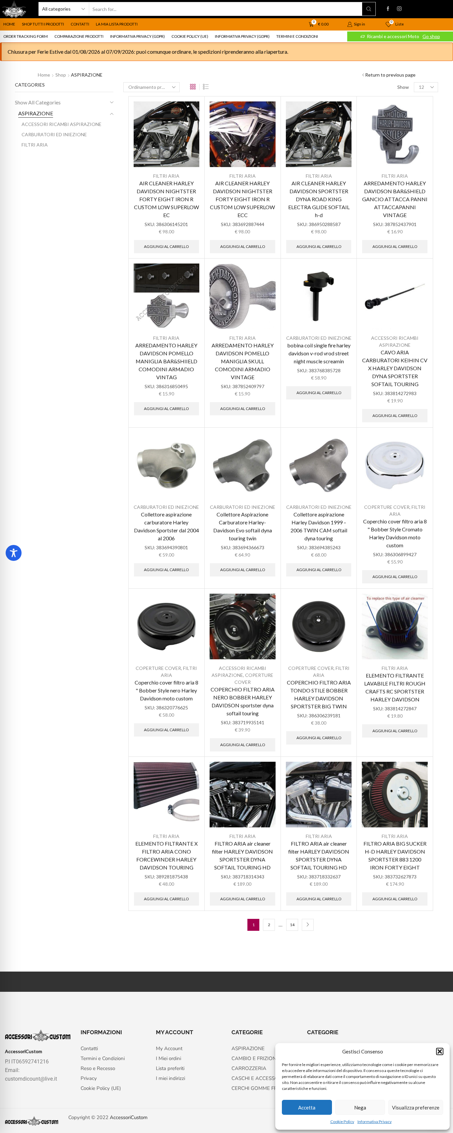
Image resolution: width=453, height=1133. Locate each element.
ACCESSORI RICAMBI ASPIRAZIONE (61, 124)
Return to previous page (390, 75)
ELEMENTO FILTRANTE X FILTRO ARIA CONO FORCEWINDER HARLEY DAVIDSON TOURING (166, 855)
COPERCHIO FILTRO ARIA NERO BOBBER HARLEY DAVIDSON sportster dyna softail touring (243, 701)
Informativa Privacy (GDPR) (137, 36)
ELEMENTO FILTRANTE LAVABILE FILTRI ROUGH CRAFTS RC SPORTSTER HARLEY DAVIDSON (394, 687)
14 (292, 924)
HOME (9, 24)
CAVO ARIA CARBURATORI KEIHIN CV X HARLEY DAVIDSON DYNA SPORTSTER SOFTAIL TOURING (394, 368)
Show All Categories (38, 102)
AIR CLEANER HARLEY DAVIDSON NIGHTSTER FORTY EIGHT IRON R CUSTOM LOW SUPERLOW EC (166, 199)
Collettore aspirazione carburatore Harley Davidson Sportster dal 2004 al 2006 (166, 526)
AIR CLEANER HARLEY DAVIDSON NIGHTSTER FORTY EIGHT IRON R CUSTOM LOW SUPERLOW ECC (242, 199)
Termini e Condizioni (297, 36)
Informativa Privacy (374, 1121)
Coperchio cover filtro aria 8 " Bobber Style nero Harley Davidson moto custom (166, 690)
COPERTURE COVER (387, 507)
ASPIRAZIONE (35, 113)
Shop (60, 75)
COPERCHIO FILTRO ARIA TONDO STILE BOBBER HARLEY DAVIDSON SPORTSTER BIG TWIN (319, 694)
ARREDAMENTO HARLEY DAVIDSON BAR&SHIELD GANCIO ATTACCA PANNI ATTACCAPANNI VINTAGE (394, 199)
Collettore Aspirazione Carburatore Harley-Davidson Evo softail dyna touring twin (242, 526)
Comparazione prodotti (78, 36)
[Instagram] (399, 9)
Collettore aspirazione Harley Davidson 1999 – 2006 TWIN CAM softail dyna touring (319, 526)
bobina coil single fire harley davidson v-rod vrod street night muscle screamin (319, 353)
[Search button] (368, 9)
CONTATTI (80, 24)
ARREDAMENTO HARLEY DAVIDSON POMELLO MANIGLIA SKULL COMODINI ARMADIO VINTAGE (243, 361)
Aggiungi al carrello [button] (166, 246)
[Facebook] (388, 9)
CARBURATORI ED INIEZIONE (319, 338)
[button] (439, 1051)
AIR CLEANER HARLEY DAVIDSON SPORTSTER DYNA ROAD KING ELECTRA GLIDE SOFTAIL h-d (319, 199)
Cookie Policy (342, 1121)
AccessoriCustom (129, 1117)
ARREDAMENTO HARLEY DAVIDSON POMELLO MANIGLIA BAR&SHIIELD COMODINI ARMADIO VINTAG (166, 361)
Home (44, 75)
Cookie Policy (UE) (189, 36)
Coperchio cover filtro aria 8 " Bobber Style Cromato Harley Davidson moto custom (395, 533)
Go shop (431, 36)
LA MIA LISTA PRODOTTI (117, 24)
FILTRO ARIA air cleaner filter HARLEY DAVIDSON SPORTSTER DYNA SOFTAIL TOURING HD (242, 855)
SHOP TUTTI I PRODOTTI (43, 24)
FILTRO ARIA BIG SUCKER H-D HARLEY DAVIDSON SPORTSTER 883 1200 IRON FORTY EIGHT (394, 855)
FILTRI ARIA (166, 176)
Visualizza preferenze (415, 1107)
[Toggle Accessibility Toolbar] (13, 553)
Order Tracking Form (25, 36)
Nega (360, 1107)
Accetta (306, 1107)
